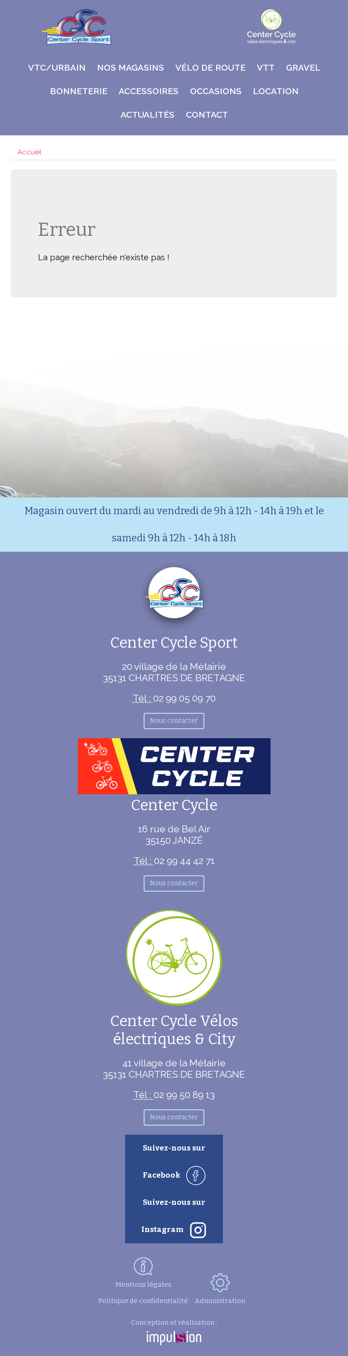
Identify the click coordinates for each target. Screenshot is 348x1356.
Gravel (303, 67)
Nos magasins (130, 67)
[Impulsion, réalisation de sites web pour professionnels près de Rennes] (174, 1339)
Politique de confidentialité (143, 1301)
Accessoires (149, 91)
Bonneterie (78, 91)
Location (276, 91)
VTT (266, 67)
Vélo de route (210, 67)
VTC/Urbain (57, 67)
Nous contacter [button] (174, 721)
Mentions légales (143, 1284)
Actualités (147, 114)
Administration (220, 1301)
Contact (207, 114)
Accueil (30, 152)
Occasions (216, 91)
